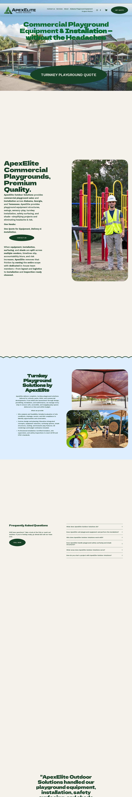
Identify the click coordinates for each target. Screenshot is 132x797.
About (66, 9)
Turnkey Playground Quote (68, 75)
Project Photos (87, 11)
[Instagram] (97, 10)
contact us (21, 238)
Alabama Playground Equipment (81, 9)
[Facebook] (100, 10)
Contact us (51, 9)
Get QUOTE (119, 10)
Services (59, 9)
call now (17, 542)
